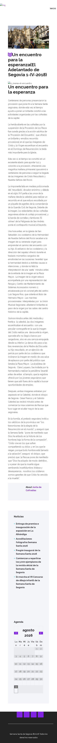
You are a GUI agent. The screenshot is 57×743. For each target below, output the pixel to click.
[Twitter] (41, 714)
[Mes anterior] (16, 633)
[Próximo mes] (41, 633)
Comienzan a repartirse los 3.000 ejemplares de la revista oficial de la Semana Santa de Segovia (28, 565)
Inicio (53, 9)
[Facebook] (20, 714)
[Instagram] (34, 714)
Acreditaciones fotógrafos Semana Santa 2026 (26, 542)
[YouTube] (27, 714)
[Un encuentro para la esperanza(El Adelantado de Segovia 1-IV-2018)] (28, 37)
